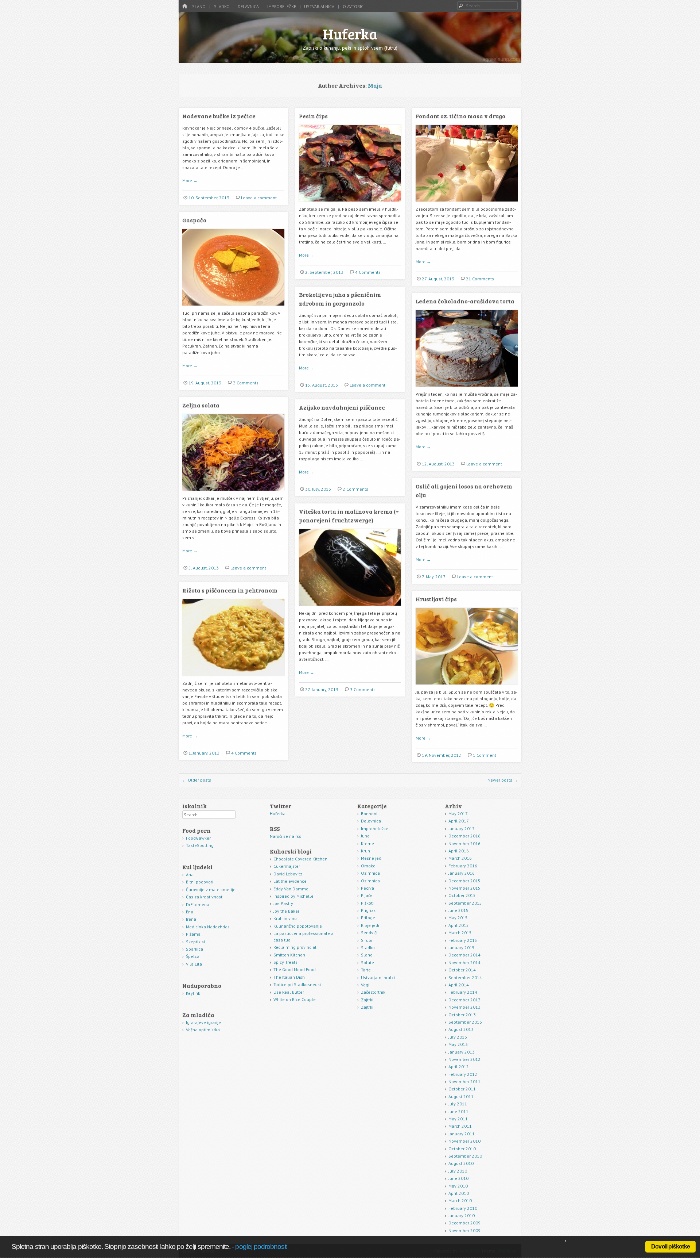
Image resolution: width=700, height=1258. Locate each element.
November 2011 (464, 1081)
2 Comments (355, 489)
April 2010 (458, 1193)
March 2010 (460, 1200)
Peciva (367, 888)
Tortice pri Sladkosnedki (297, 984)
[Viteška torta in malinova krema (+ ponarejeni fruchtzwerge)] (350, 608)
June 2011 (458, 1111)
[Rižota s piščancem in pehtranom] (233, 678)
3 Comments (245, 383)
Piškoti (367, 903)
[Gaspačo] (233, 308)
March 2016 (460, 858)
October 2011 (462, 1089)
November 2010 (464, 1141)
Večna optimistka (203, 1029)
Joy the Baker (286, 911)
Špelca (192, 956)
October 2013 (462, 1014)
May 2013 (458, 1044)
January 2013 (461, 1052)
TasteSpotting (200, 845)
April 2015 (458, 925)
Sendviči (369, 932)
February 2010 (462, 1208)
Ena (189, 911)
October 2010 (462, 1148)
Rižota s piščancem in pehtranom (229, 590)
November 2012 (464, 1059)
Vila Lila (194, 964)
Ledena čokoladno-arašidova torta (465, 301)
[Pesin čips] (350, 204)
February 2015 (462, 940)
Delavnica (248, 6)
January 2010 (461, 1215)
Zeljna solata (200, 405)
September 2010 (465, 1156)
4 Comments (368, 272)
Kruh (365, 851)
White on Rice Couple (294, 999)
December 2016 (464, 836)
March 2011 (460, 1126)
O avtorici (354, 6)
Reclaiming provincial (294, 947)
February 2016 (462, 865)
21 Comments (480, 278)
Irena (191, 919)
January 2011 (461, 1133)
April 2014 (458, 984)
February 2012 (462, 1074)
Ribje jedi (370, 925)
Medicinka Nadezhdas (208, 926)
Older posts (196, 780)
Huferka (350, 33)
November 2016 (464, 843)
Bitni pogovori (199, 882)
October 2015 (462, 895)
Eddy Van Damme (290, 888)
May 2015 (458, 917)
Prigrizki (369, 910)
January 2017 (461, 828)
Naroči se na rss (285, 836)
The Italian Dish (289, 977)
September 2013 (465, 1022)
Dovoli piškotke (670, 1246)
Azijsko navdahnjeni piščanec (342, 407)
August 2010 (461, 1163)
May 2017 (458, 813)
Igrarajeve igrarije (203, 1022)
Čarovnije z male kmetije (211, 889)
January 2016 (461, 873)
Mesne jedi (371, 858)
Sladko (222, 6)
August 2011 (461, 1096)
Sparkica (194, 949)
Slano (199, 6)
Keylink (193, 993)
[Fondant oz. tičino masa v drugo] (467, 204)
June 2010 (458, 1178)
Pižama (193, 934)
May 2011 (458, 1118)
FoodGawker (198, 838)
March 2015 (460, 932)
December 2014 (464, 955)
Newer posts (502, 780)
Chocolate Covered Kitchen (300, 859)
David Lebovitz (287, 874)
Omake (368, 865)
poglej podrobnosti (261, 1246)
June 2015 (458, 910)
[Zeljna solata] (233, 493)
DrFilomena (197, 904)
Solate (367, 962)
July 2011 (457, 1103)
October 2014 (462, 970)
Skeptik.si (195, 941)
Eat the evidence (290, 881)
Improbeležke (281, 6)
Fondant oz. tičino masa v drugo (460, 116)
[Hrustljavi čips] (467, 687)
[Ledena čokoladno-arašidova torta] (467, 389)
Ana (190, 874)
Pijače (367, 895)
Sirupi (366, 940)
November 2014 (464, 962)
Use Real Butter (288, 992)
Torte (366, 970)
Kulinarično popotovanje (297, 926)
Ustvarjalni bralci (378, 977)
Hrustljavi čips (436, 599)
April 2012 (458, 1066)
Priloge (368, 917)
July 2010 (457, 1171)
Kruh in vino (285, 918)
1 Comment (484, 755)
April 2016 (458, 851)
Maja (375, 85)
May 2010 (458, 1186)
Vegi (365, 984)
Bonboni (369, 813)
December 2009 (464, 1223)
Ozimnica (370, 873)
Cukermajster (286, 866)
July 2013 (457, 1037)
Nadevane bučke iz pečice (219, 116)
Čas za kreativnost (204, 897)
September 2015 (465, 903)
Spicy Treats (285, 962)
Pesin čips (313, 116)
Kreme (367, 843)
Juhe (365, 836)
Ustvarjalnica (319, 6)
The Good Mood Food (294, 969)
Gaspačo (194, 220)
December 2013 (464, 999)
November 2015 (464, 888)
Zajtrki (367, 999)
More (190, 180)
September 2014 (465, 977)
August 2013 (461, 1029)
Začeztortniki (373, 992)
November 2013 (464, 1007)
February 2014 (462, 992)
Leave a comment (259, 197)
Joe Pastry (283, 903)
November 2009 (464, 1230)
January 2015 (461, 947)
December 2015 (464, 880)
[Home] (184, 6)
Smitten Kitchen (289, 955)
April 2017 (458, 821)
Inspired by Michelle (293, 896)
